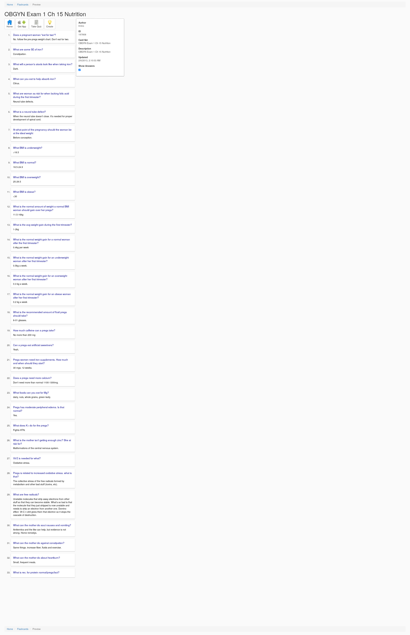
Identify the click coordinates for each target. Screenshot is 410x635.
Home (10, 4)
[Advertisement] (102, 107)
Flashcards (22, 4)
